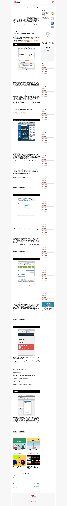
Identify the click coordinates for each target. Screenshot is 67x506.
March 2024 (45, 69)
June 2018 (44, 201)
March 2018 (45, 207)
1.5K (49, 43)
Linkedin (35, 501)
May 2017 (44, 226)
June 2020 (44, 155)
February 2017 (45, 232)
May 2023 (44, 88)
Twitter (33, 501)
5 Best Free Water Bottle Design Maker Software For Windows (33, 451)
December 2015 (45, 259)
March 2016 (45, 253)
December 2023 (45, 75)
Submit (38, 483)
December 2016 (45, 236)
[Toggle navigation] (53, 2)
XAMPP (19, 31)
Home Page (15, 112)
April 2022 (44, 113)
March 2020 (45, 161)
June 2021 (44, 132)
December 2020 (45, 144)
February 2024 (45, 71)
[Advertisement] (37, 2)
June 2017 (44, 224)
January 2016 (45, 257)
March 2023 (45, 92)
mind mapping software (36, 14)
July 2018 (44, 199)
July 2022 (44, 107)
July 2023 (44, 84)
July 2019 (44, 176)
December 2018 (45, 190)
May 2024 (44, 65)
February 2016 (45, 255)
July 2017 (44, 222)
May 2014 (44, 295)
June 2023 (44, 86)
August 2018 (45, 197)
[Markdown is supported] (13, 483)
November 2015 (45, 261)
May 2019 (44, 180)
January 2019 (45, 188)
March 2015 (45, 276)
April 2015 (44, 274)
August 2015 (45, 266)
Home (22, 499)
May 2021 (44, 134)
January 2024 (45, 73)
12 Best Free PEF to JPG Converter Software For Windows (18, 451)
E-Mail (27, 475)
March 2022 (45, 115)
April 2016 (44, 251)
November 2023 (45, 77)
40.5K (46, 43)
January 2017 (45, 234)
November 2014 (45, 284)
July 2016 (44, 245)
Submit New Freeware (28, 499)
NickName (14, 475)
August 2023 (45, 82)
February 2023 (45, 94)
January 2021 (45, 142)
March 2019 (45, 184)
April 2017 (44, 228)
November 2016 (45, 238)
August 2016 (45, 243)
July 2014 (44, 291)
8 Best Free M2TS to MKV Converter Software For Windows (18, 468)
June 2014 (44, 293)
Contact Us (35, 499)
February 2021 (45, 140)
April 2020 (44, 159)
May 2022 (44, 111)
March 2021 (45, 138)
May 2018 (44, 203)
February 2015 (45, 278)
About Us (40, 499)
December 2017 (45, 213)
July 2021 (44, 130)
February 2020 (45, 163)
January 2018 (45, 211)
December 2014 (45, 282)
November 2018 (45, 192)
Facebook (31, 501)
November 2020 (45, 146)
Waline (38, 491)
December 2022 (45, 98)
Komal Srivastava (47, 36)
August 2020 (45, 151)
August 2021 (45, 128)
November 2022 (45, 100)
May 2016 (44, 249)
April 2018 (44, 205)
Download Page (22, 112)
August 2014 (45, 289)
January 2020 (45, 165)
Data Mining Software (23, 41)
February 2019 (45, 186)
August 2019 (45, 174)
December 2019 (45, 167)
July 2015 (44, 268)
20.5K (43, 43)
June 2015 (44, 270)
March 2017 (45, 230)
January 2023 (45, 96)
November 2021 (45, 123)
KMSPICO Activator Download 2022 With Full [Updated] (33, 467)
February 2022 (45, 117)
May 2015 (44, 272)
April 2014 (44, 297)
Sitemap (44, 499)
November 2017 (45, 215)
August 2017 (45, 220)
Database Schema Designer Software (29, 40)
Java (18, 109)
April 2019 (44, 182)
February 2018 (45, 209)
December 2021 (45, 121)
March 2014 (45, 299)
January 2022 (45, 119)
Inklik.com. (40, 504)
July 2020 (44, 153)
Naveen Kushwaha (15, 453)
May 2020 (44, 157)
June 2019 (44, 178)
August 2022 (45, 105)
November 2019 (45, 169)
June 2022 (44, 109)
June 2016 (44, 247)
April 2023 (44, 90)
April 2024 (44, 67)
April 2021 (44, 136)
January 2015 (45, 280)
